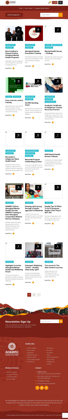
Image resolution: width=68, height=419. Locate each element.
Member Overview (12, 372)
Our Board (50, 352)
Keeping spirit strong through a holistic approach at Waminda (34, 208)
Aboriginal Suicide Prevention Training (33, 52)
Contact (49, 364)
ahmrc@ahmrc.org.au (43, 381)
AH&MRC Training (32, 355)
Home (20, 8)
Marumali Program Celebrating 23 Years (33, 161)
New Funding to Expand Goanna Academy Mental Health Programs (12, 54)
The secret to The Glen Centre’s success (54, 267)
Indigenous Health (10, 45)
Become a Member (12, 374)
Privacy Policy (48, 415)
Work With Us (30, 361)
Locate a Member (12, 376)
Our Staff (49, 350)
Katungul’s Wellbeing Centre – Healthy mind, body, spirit (33, 268)
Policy (48, 355)
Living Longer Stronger (33, 359)
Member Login (11, 379)
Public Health (31, 350)
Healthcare (48, 45)
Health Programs (31, 348)
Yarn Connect (29, 8)
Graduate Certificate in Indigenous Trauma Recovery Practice (53, 107)
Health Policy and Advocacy (31, 150)
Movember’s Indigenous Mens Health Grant (12, 159)
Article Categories (13, 15)
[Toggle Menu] (60, 2)
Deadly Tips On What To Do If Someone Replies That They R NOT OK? (53, 209)
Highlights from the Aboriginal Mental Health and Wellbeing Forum (14, 269)
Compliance (30, 352)
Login (55, 2)
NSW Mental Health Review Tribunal (52, 155)
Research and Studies (50, 101)
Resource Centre (31, 357)
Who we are (50, 348)
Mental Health (9, 47)
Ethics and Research (52, 357)
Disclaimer (41, 415)
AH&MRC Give (50, 361)
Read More (8, 68)
